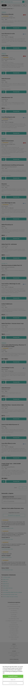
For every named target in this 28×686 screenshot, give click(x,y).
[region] (14, 675)
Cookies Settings (13, 683)
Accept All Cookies (13, 676)
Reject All (13, 679)
